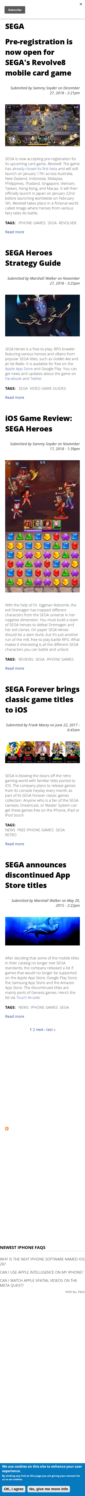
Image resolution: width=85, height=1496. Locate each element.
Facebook (13, 378)
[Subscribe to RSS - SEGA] (6, 1128)
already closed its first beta (34, 168)
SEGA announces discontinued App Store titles (37, 875)
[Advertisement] (42, 1079)
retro (11, 834)
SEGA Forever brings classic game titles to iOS (42, 699)
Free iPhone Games (35, 829)
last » (50, 1029)
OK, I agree (14, 1489)
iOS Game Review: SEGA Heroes (38, 423)
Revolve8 (67, 222)
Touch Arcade (28, 997)
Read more (14, 231)
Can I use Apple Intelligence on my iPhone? (41, 1272)
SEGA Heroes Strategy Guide (33, 258)
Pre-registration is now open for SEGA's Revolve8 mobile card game (39, 57)
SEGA (52, 222)
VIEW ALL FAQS (75, 1292)
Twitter (36, 378)
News (10, 829)
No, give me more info (48, 1489)
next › (40, 1029)
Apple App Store (19, 368)
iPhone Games (32, 222)
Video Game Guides (48, 388)
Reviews (26, 659)
